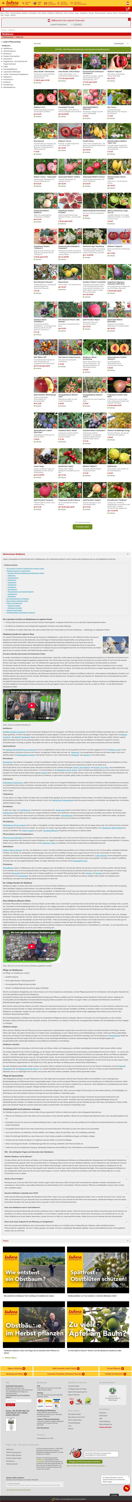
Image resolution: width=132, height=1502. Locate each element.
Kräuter (71, 13)
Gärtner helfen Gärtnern (13, 1455)
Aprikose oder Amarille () (21, 750)
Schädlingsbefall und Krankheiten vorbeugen (21, 612)
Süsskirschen (60, 810)
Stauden (91, 13)
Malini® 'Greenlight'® (22, 737)
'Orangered (75, 755)
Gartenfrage (40, 1461)
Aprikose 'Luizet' (115, 750)
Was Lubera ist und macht (76, 1417)
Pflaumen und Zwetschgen (12, 838)
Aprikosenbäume (9, 51)
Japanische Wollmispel (11, 72)
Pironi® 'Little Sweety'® (81, 767)
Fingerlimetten (23, 876)
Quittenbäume (12, 594)
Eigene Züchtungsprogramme (77, 1392)
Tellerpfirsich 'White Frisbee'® (112, 828)
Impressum (102, 1413)
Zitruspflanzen (8, 868)
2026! (7, 13)
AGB (100, 1418)
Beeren (44, 13)
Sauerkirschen (8, 813)
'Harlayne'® (75, 752)
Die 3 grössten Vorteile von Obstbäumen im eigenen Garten (25, 568)
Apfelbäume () (14, 732)
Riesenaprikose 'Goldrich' (26, 755)
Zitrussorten (15, 873)
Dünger (7, 15)
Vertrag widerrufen (105, 1427)
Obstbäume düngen (14, 605)
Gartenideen (33, 13)
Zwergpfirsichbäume (50, 831)
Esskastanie (7, 59)
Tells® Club (9, 1449)
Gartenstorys (10, 1461)
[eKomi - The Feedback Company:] (112, 1390)
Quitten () (12, 850)
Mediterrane (59, 13)
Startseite (4, 30)
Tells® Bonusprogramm (13, 1452)
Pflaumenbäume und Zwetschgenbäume (21, 592)
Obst (39, 13)
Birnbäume (7, 54)
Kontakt (70, 1428)
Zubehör (13, 15)
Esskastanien (12, 582)
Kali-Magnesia (115, 1036)
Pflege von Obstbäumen (14, 603)
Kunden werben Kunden (13, 1458)
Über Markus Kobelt (74, 1414)
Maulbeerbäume (9, 87)
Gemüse (109, 13)
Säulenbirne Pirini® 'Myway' (67, 770)
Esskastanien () (13, 783)
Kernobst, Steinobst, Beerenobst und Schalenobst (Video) (26, 573)
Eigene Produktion (74, 1395)
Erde (2, 15)
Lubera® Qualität (73, 1386)
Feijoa (5, 67)
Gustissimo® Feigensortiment (63, 800)
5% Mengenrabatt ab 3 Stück (77, 1389)
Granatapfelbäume (10, 69)
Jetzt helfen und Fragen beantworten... (19, 1490)
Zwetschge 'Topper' (49, 843)
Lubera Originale (15, 13)
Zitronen (89, 873)
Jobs (69, 1426)
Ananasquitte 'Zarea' (79, 861)
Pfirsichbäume (12, 589)
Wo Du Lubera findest (75, 1420)
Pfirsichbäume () (14, 825)
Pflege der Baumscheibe (14, 610)
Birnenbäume (12, 580)
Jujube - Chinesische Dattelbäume (15, 74)
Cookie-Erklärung (104, 1421)
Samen (115, 13)
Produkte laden (82, 527)
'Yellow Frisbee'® (28, 831)
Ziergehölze (83, 13)
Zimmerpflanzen (124, 13)
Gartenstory (40, 1460)
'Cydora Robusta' (101, 856)
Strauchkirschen (67, 815)
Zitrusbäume (12, 596)
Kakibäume (7, 77)
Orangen (99, 873)
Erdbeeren (51, 13)
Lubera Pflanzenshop (12, 42)
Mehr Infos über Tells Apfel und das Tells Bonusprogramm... (86, 1466)
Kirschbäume (8, 79)
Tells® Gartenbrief (12, 1464)
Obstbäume (11, 30)
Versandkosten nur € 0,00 (45, 1438)
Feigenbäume (12, 585)
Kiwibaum (7, 82)
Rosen (77, 13)
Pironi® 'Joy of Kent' (101, 767)
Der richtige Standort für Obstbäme (18, 599)
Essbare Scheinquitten (11, 56)
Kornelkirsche (8, 85)
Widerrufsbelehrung (105, 1424)
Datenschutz (103, 1415)
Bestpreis (25, 13)
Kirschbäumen (25, 810)
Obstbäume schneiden (15, 608)
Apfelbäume (7, 48)
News (2, 13)
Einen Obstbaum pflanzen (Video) (17, 601)
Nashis (44, 773)
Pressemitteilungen (74, 1423)
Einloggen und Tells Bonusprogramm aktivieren (84, 1461)
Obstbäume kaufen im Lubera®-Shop (18, 571)
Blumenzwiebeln (100, 13)
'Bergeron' (86, 755)
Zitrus (66, 13)
